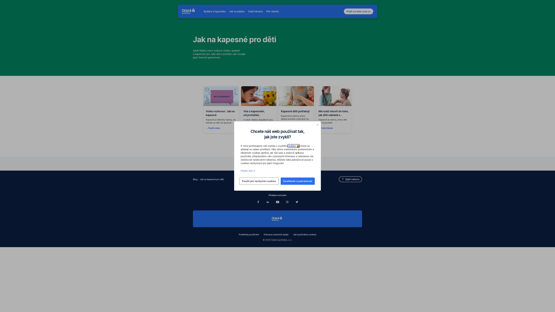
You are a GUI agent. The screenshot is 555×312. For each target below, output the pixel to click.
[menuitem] (214, 11)
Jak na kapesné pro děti (212, 179)
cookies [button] (292, 145)
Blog (195, 179)
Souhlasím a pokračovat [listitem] (297, 181)
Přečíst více (247, 170)
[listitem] (317, 125)
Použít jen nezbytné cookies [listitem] (259, 181)
